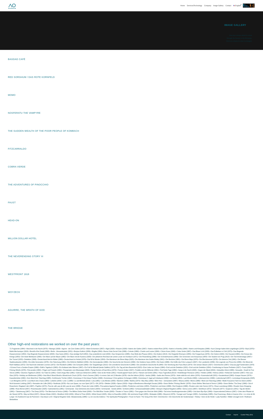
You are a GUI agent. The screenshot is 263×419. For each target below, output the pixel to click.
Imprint (236, 415)
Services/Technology (194, 5)
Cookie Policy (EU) (247, 415)
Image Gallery (218, 5)
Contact (228, 5)
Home (182, 5)
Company (207, 5)
